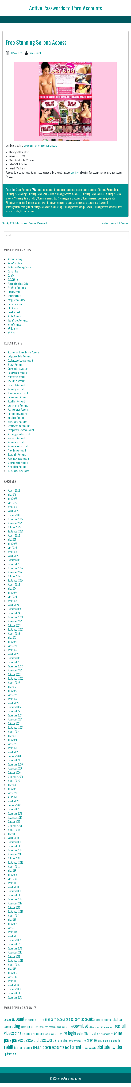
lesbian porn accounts (53, 1033)
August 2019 (14, 830)
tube (107, 1046)
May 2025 (12, 548)
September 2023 (15, 629)
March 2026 (13, 511)
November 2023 (15, 621)
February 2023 (14, 658)
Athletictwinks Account (18, 458)
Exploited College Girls (18, 284)
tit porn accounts (28, 211)
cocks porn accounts (65, 1026)
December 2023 (15, 617)
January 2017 (14, 944)
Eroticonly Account (16, 385)
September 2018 (15, 862)
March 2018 (13, 887)
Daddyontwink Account (18, 463)
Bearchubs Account (17, 454)
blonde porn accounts (29, 1026)
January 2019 (14, 846)
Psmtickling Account (17, 467)
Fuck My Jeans (14, 292)
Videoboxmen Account (18, 446)
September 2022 (15, 678)
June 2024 (12, 593)
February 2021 (14, 756)
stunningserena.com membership (46, 207)
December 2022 (15, 666)
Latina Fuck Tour (15, 304)
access (7, 1019)
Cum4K (11, 275)
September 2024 (15, 580)
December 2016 (15, 948)
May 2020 (12, 793)
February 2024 (14, 609)
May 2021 (12, 744)
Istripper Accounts (16, 300)
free (116, 1025)
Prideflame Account (17, 450)
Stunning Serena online (93, 194)
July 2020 (12, 785)
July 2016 (12, 969)
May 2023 (12, 646)
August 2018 (14, 867)
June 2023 (12, 642)
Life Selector (13, 308)
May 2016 (12, 977)
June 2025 (12, 544)
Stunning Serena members (68, 194)
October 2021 (14, 723)
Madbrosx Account (16, 438)
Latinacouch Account (17, 414)
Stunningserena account (69, 198)
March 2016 (13, 985)
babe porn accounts (103, 1019)
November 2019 (15, 817)
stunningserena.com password (77, 207)
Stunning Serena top (47, 198)
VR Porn (11, 333)
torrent (75, 1046)
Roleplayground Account (19, 434)
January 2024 (14, 613)
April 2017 (12, 932)
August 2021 (14, 732)
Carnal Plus (13, 271)
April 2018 (12, 883)
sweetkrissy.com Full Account (114, 223)
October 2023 (14, 625)
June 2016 (12, 973)
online (118, 1033)
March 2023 (13, 654)
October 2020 (14, 772)
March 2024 (13, 605)
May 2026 (12, 503)
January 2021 (14, 760)
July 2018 (12, 871)
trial (99, 1046)
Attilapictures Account (18, 409)
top (67, 1047)
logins (80, 1033)
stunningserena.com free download (91, 202)
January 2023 (14, 662)
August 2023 (14, 633)
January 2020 (14, 809)
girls (18, 1033)
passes (17, 1039)
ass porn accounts (66, 190)
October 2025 (14, 527)
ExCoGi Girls (13, 279)
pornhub (61, 1040)
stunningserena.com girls (18, 207)
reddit (8, 1046)
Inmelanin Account (16, 418)
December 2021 (15, 715)
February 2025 (14, 560)
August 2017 (13, 916)
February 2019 (14, 842)
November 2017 (15, 903)
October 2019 (14, 821)
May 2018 (12, 879)
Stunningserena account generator (99, 198)
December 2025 (15, 519)
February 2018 (14, 891)
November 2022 (15, 670)
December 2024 (15, 568)
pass (7, 1039)
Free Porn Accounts (17, 288)
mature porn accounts (86, 190)
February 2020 (14, 805)
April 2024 (12, 601)
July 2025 (12, 539)
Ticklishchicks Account (18, 471)
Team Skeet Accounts (18, 320)
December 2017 (15, 899)
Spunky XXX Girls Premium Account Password (24, 223)
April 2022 (12, 699)
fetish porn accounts (106, 1027)
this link (74, 172)
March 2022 (13, 703)
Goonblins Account (16, 401)
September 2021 (15, 727)
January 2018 (14, 895)
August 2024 (14, 584)
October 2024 (14, 576)
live (64, 1033)
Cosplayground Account (19, 426)
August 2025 (14, 535)
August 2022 (14, 683)
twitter (116, 1046)
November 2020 (15, 768)
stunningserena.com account (59, 202)
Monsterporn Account (18, 405)
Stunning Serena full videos (41, 194)
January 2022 (14, 711)
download (80, 1025)
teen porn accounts (23, 1047)
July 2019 (12, 834)
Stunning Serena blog (16, 194)
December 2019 (15, 813)
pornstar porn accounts (76, 1040)
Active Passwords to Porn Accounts (65, 8)
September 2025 (15, 531)
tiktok (36, 1047)
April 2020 (12, 797)
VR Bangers (13, 328)
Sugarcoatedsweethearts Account (23, 352)
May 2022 (12, 695)
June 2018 (12, 875)
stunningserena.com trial (105, 207)
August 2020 (14, 781)
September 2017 (15, 911)
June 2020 (12, 789)
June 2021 (12, 740)
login (72, 1032)
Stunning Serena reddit (25, 198)
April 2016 (12, 981)
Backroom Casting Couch (19, 267)
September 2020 (15, 777)
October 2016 (14, 956)
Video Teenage (14, 324)
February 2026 (14, 515)
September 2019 (15, 826)
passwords (47, 1039)
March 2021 (13, 752)
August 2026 (14, 490)
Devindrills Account (16, 381)
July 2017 (12, 920)
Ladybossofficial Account (19, 356)
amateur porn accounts (34, 1019)
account (18, 1018)
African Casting (15, 259)
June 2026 (12, 499)
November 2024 (15, 572)
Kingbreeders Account (18, 369)
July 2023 (12, 637)
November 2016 (15, 952)
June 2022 (12, 691)
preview (92, 1040)
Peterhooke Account (17, 377)
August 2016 (14, 965)
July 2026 (12, 495)
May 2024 (12, 597)
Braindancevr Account (18, 393)
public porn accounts (109, 1040)
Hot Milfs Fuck (14, 296)
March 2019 (13, 838)
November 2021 (15, 719)
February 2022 (14, 707)
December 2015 (15, 997)
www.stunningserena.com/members (40, 145)
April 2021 (12, 748)
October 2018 (14, 858)
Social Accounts (23, 190)
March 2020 (13, 801)
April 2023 (12, 650)
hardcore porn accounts (33, 1033)
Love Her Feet (14, 312)
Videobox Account (16, 442)
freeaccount (35, 53)
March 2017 (13, 936)
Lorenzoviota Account (17, 373)
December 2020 (15, 764)
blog (16, 1025)
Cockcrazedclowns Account (20, 360)
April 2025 (12, 552)
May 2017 (12, 928)
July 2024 (12, 588)
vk (14, 1053)
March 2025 (13, 556)
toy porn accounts (89, 1047)
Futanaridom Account (17, 397)
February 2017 (14, 940)
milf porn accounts (106, 1033)
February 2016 (14, 989)
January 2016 (14, 993)
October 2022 (14, 674)
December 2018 (15, 850)
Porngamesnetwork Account (21, 430)
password (31, 1039)
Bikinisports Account (17, 422)
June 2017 (12, 924)
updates (8, 1053)
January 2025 (14, 564)
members (91, 1032)
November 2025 (15, 523)
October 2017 (14, 907)
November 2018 (15, 854)
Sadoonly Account (16, 389)
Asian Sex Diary (15, 263)
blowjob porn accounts (47, 1026)
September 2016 (15, 960)
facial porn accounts (94, 1027)
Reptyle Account (15, 365)
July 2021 (12, 736)
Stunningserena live (35, 202)
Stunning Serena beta (108, 190)
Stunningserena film (15, 202)
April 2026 (12, 507)
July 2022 (12, 687)
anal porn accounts (47, 190)
